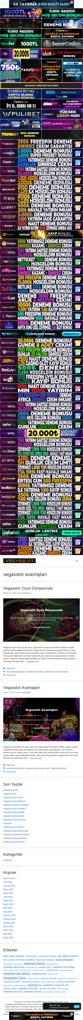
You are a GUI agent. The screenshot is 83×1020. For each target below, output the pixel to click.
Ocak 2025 (8, 897)
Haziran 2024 (9, 923)
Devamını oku (32, 661)
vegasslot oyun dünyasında (56, 671)
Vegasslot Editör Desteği (14, 812)
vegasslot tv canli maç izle (56, 985)
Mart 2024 (7, 934)
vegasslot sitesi (7, 985)
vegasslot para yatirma (30, 981)
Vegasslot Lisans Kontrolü (14, 819)
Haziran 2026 (9, 878)
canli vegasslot (31, 956)
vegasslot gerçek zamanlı (66, 970)
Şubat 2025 (8, 893)
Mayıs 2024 (8, 926)
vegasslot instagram (49, 978)
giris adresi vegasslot (15, 671)
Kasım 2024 (8, 904)
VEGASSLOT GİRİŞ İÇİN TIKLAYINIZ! (41, 85)
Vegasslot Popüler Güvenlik (15, 838)
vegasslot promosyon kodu (48, 981)
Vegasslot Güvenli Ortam (14, 842)
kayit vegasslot (64, 959)
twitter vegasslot (17, 964)
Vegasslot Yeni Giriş (13, 991)
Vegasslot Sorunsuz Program (15, 805)
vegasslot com (52, 970)
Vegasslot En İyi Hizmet (13, 827)
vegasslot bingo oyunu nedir (37, 768)
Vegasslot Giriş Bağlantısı (14, 801)
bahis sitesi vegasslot (13, 956)
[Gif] (41, 234)
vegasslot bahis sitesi (13, 967)
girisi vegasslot (9, 960)
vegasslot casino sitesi (39, 970)
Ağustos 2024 (9, 915)
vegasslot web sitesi (28, 988)
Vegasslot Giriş (9, 794)
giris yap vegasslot (25, 959)
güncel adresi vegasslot (45, 960)
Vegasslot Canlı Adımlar (13, 816)
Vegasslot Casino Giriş (13, 797)
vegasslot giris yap (52, 974)
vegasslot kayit (62, 978)
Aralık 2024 (8, 900)
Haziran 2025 (9, 886)
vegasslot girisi (38, 973)
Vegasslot (10, 668)
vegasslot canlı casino (25, 970)
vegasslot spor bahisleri (19, 985)
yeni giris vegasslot (60, 991)
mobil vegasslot (7, 964)
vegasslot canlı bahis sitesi (10, 970)
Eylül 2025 (7, 882)
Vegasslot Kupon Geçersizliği (15, 831)
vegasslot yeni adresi (63, 988)
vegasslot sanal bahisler (66, 981)
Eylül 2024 (7, 911)
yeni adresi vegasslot (48, 991)
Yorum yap (10, 675)
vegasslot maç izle (72, 978)
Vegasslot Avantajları (21, 687)
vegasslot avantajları (34, 671)
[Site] (41, 143)
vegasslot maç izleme (11, 981)
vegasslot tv (34, 984)
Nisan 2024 (8, 930)
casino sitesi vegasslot (47, 956)
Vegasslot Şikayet (58, 768)
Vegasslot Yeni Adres (47, 988)
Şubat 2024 (8, 937)
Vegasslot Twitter (10, 988)
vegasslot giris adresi (16, 973)
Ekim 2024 (7, 908)
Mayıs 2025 (8, 889)
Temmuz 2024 (9, 919)
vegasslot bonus (45, 967)
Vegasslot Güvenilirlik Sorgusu (16, 834)
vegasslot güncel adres (33, 978)
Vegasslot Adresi (10, 790)
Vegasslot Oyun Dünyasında (28, 588)
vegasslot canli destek (64, 967)
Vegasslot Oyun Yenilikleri (14, 808)
